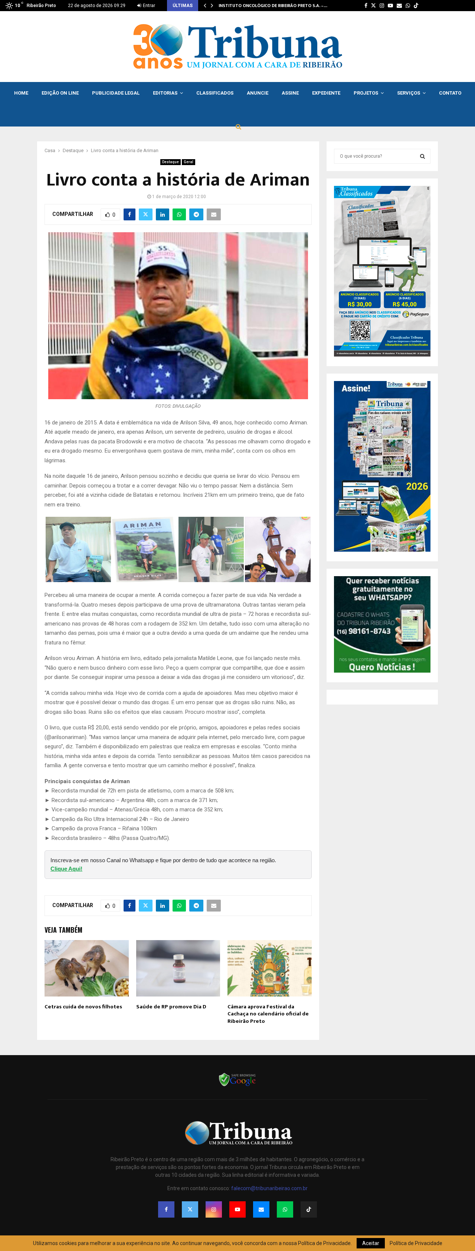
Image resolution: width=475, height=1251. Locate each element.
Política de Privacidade (416, 1243)
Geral (188, 162)
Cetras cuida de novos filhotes (83, 1006)
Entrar (148, 5)
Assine (290, 93)
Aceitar (370, 1243)
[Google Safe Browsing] (237, 1086)
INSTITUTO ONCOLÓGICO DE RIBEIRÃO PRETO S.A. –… (273, 5)
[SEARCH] (422, 156)
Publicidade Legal (116, 93)
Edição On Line (60, 93)
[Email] (261, 1209)
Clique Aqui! (66, 869)
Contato (450, 93)
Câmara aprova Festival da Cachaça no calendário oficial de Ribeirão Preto (268, 1014)
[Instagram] (214, 1209)
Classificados (214, 93)
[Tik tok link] (416, 5)
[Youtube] (237, 1209)
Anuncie (257, 93)
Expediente (326, 93)
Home (21, 93)
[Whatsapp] (285, 1209)
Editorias (165, 93)
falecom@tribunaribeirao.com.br (269, 1188)
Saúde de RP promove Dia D (171, 1006)
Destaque (170, 162)
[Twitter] (190, 1209)
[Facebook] (166, 1209)
